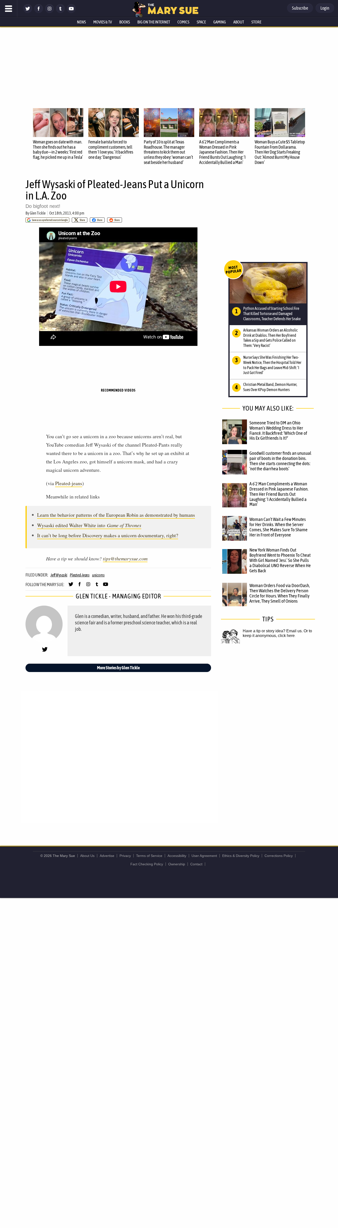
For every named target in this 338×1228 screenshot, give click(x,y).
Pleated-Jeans (80, 575)
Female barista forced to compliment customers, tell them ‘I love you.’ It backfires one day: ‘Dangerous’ (110, 149)
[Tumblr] (60, 12)
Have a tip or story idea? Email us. (273, 631)
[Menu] (8, 8)
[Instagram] (49, 12)
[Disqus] (119, 756)
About (238, 22)
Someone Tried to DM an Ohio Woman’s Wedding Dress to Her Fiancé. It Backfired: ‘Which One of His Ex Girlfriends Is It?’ (278, 430)
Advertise (107, 856)
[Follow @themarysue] (27, 12)
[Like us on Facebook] (38, 12)
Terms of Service (149, 856)
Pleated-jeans (68, 483)
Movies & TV (102, 22)
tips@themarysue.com (125, 558)
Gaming (219, 22)
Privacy (125, 856)
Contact (196, 864)
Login (324, 8)
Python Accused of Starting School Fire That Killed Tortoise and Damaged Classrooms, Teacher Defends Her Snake (272, 313)
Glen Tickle (38, 213)
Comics (183, 22)
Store (256, 22)
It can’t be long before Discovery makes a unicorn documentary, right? (107, 535)
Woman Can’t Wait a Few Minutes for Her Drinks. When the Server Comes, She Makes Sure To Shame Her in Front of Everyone (278, 526)
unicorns (98, 575)
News (81, 22)
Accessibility (177, 856)
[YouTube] (71, 12)
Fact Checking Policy (146, 864)
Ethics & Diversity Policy (240, 856)
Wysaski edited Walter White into (89, 525)
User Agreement (204, 856)
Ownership (176, 864)
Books (124, 22)
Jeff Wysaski (58, 575)
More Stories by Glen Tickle (118, 667)
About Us (87, 856)
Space (201, 22)
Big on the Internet (153, 22)
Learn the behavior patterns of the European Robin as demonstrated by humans (116, 515)
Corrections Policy (279, 856)
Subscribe (300, 8)
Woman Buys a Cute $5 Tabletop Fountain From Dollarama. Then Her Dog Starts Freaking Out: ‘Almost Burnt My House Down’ (280, 152)
